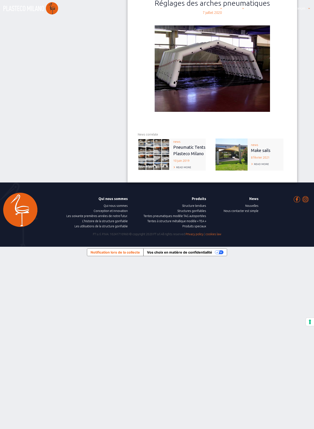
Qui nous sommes (116, 205)
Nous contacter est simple (241, 211)
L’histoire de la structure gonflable (105, 221)
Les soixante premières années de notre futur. (97, 216)
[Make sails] (232, 154)
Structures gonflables (191, 211)
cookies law (213, 234)
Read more (183, 167)
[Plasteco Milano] (30, 8)
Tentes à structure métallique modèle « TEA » (176, 221)
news (189, 151)
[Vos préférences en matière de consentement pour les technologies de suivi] (310, 322)
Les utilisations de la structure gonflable (101, 226)
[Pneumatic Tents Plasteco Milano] (154, 154)
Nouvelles (251, 205)
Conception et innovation (111, 211)
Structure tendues (194, 205)
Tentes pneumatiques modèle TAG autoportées (175, 216)
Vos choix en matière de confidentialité (179, 252)
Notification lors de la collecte (115, 252)
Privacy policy (195, 234)
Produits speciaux (194, 226)
